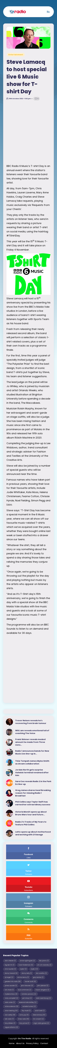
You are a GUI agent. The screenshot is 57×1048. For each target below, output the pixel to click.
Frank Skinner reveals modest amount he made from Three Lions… (30, 742)
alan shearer (10, 961)
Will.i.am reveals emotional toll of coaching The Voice (32, 732)
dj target (9, 977)
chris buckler (10, 969)
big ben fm (9, 965)
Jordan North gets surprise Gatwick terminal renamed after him (32, 772)
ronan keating (11, 1011)
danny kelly (27, 973)
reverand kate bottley (27, 1002)
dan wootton (41, 973)
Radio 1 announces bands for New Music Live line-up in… (32, 752)
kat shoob (9, 990)
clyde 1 (23, 969)
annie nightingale (27, 961)
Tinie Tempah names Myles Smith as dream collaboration (32, 762)
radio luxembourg (43, 998)
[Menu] (48, 11)
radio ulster (10, 1002)
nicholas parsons (28, 994)
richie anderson (11, 1006)
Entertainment (15, 55)
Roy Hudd (26, 1011)
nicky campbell (11, 998)
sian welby (10, 1015)
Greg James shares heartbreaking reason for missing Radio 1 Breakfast (33, 793)
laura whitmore (24, 990)
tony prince (24, 1023)
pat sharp (27, 998)
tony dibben (10, 1023)
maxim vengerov (42, 990)
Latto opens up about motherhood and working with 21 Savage (33, 833)
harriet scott (30, 981)
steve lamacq (39, 1015)
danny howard (11, 973)
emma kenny (23, 977)
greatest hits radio (13, 981)
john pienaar (42, 986)
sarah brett (40, 1011)
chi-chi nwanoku (44, 965)
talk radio (9, 1019)
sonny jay (24, 1015)
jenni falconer (27, 986)
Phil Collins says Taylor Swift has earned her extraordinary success (32, 803)
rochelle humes (29, 1006)
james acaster (11, 986)
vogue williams (11, 1027)
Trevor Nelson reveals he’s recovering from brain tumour (30, 722)
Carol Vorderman (26, 965)
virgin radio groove (41, 1023)
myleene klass (11, 994)
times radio (23, 1019)
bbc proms (44, 961)
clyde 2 (34, 969)
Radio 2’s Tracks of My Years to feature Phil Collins (30, 823)
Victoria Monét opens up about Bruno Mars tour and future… (31, 813)
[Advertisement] (28, 133)
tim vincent (38, 1019)
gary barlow (38, 977)
